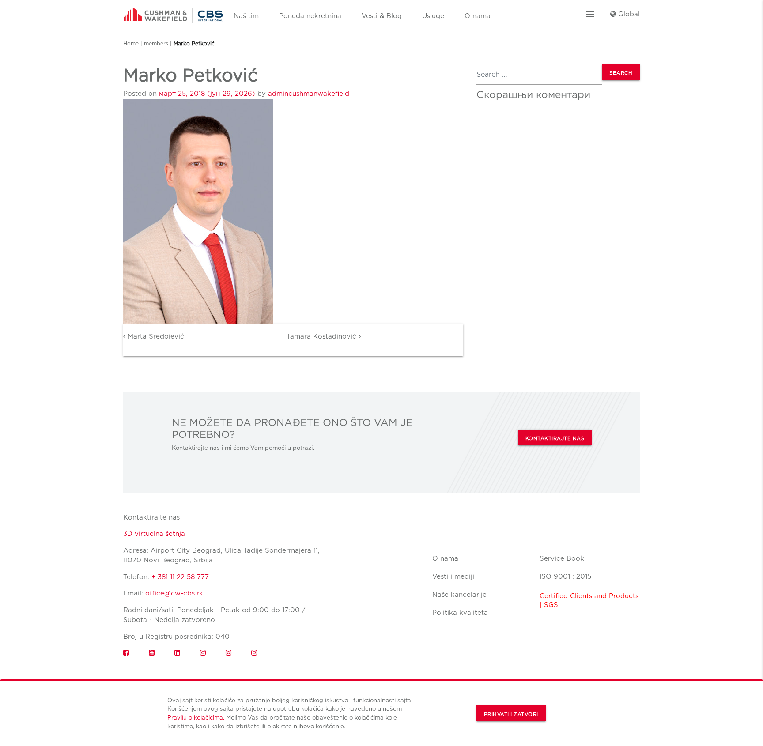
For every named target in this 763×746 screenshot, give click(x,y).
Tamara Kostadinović (323, 336)
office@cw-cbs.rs (173, 593)
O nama (478, 16)
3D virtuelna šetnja (154, 534)
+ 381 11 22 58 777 (180, 577)
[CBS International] (173, 12)
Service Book (562, 558)
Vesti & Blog (382, 16)
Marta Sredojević (154, 336)
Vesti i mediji (453, 576)
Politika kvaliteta (460, 613)
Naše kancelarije (459, 595)
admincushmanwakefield (308, 94)
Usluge (433, 16)
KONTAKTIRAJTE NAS (555, 438)
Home (131, 43)
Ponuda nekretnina (310, 16)
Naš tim (246, 16)
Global (628, 14)
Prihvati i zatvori (511, 714)
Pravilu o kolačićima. (195, 717)
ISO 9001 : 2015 (565, 576)
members (156, 43)
